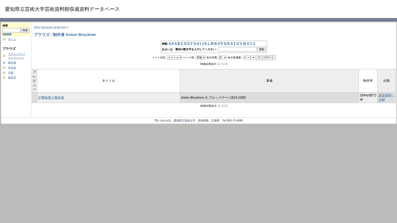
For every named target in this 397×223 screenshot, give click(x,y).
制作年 (12, 77)
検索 (5, 25)
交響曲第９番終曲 (51, 97)
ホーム (12, 39)
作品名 (12, 67)
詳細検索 (7, 34)
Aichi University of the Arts (50, 27)
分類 (10, 72)
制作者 (12, 62)
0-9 (171, 43)
